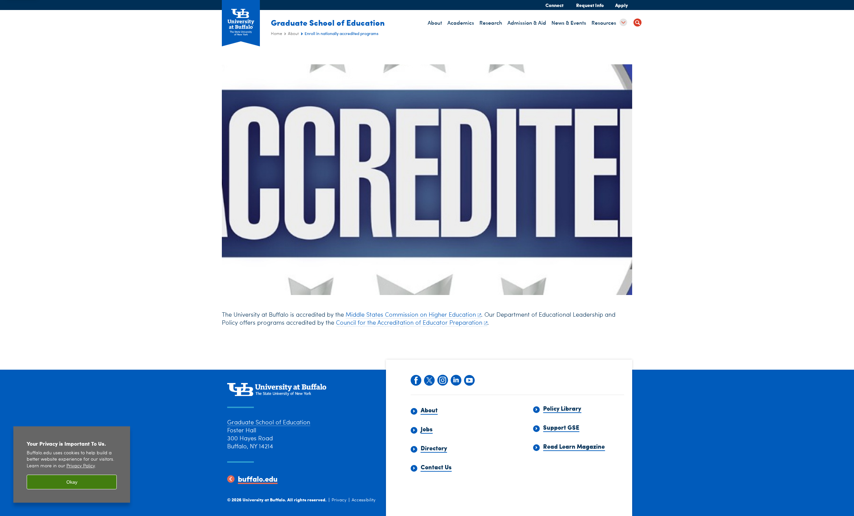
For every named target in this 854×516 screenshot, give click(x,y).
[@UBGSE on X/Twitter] (429, 379)
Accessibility (364, 500)
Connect (554, 5)
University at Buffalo (264, 499)
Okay (71, 482)
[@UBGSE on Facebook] (416, 379)
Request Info (590, 5)
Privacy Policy (80, 466)
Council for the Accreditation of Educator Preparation (409, 323)
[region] (71, 464)
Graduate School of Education (328, 22)
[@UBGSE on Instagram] (442, 379)
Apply (621, 5)
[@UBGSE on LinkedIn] (456, 379)
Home (276, 34)
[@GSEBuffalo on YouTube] (469, 379)
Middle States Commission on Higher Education (411, 315)
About (293, 34)
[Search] (637, 23)
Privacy (339, 500)
